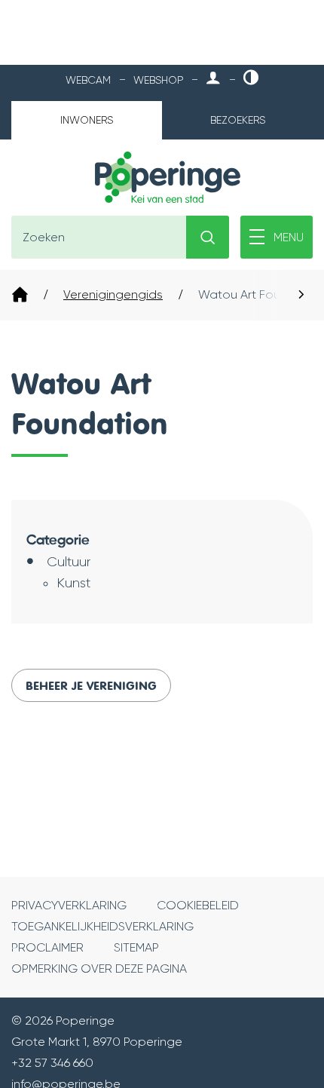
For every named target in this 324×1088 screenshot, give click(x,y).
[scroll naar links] (301, 295)
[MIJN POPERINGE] (213, 78)
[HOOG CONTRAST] (250, 78)
